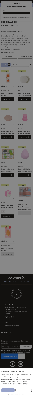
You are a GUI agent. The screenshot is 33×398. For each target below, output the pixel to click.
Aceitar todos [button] (8, 390)
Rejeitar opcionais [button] (24, 390)
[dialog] (16, 383)
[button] (16, 395)
